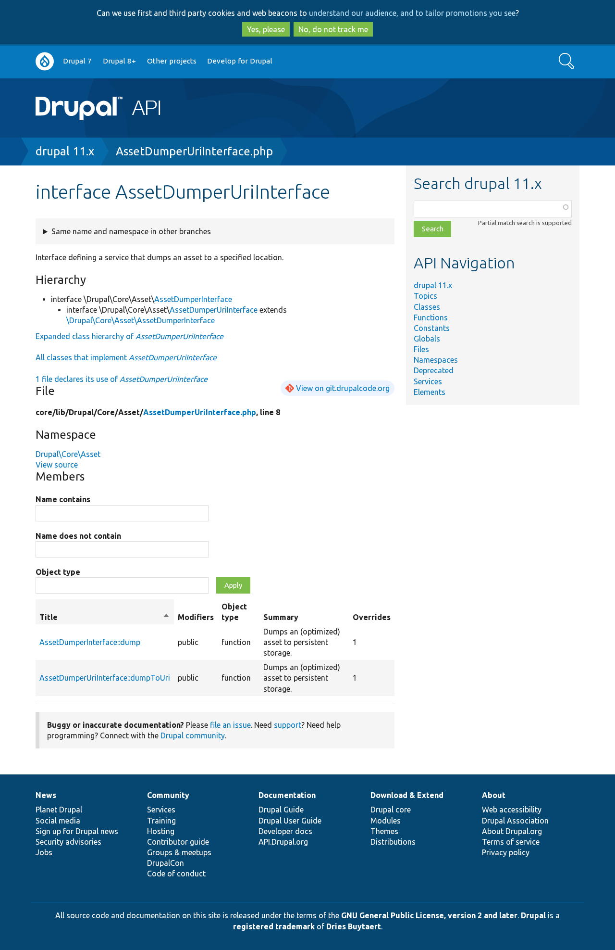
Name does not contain (78, 536)
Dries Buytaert (353, 926)
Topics (425, 295)
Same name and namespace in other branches (131, 231)
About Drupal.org (512, 831)
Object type (58, 572)
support (287, 725)
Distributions (393, 841)
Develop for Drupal (239, 61)
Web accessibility (511, 809)
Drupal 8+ (119, 61)
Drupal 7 (77, 61)
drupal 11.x (65, 151)
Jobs (44, 852)
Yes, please (266, 29)
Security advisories (68, 841)
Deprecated (434, 370)
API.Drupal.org (283, 841)
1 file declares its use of (122, 379)
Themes (384, 831)
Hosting (160, 831)
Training (161, 820)
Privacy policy (505, 852)
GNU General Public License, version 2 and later (429, 915)
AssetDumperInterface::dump (89, 642)
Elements (429, 392)
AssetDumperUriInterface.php (194, 151)
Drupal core (390, 809)
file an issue (230, 725)
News (46, 795)
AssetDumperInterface (193, 299)
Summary (280, 617)
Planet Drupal (59, 809)
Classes (427, 307)
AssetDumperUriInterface (214, 309)
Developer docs (285, 831)
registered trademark (274, 926)
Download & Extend (406, 795)
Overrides (372, 617)
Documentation (287, 795)
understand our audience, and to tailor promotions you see (412, 13)
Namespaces (436, 359)
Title (104, 617)
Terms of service (511, 841)
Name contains (63, 499)
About (493, 795)
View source (57, 464)
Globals (427, 338)
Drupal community (192, 735)
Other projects (172, 61)
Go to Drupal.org (45, 61)
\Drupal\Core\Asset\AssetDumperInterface (140, 320)
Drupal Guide (281, 809)
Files (421, 349)
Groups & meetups (179, 852)
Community (168, 795)
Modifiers (196, 617)
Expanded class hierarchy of (129, 336)
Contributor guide (178, 841)
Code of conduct (176, 873)
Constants (432, 328)
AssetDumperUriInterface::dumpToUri (104, 677)
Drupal (533, 915)
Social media (58, 820)
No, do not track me (333, 29)
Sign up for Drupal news (77, 831)
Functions (431, 317)
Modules (385, 820)
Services (428, 381)
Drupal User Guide (289, 820)
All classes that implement (126, 357)
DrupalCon (165, 863)
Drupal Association (515, 820)
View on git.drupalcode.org (343, 388)
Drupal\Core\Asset (68, 454)
